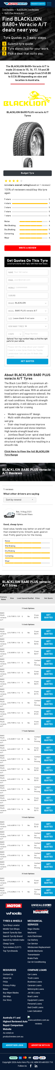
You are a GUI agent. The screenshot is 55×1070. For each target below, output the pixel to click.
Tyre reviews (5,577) (12, 947)
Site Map (7, 996)
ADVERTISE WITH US (40, 1045)
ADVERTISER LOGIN (14, 1045)
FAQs (5, 982)
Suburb (11, 296)
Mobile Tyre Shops (11, 929)
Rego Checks (33, 929)
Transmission (34, 954)
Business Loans (35, 982)
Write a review (27, 248)
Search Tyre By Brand (12, 936)
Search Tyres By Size (12, 932)
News (5, 989)
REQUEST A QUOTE (38, 4)
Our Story (7, 1000)
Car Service (33, 943)
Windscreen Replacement (39, 947)
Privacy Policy (9, 985)
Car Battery (33, 940)
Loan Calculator (35, 1011)
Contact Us (8, 974)
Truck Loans (33, 978)
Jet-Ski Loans (34, 993)
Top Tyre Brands (10, 951)
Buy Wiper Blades (11, 993)
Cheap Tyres (8, 943)
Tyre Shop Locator (11, 925)
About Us (7, 978)
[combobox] (31, 303)
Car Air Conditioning (37, 962)
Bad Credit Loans (35, 1007)
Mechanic (32, 932)
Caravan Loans (35, 985)
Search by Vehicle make (13, 940)
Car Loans (32, 974)
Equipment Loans (36, 1000)
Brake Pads (33, 958)
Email (10, 280)
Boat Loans (33, 996)
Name (10, 273)
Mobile (11, 288)
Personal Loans (35, 1004)
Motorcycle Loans (36, 989)
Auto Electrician (35, 936)
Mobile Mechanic (35, 951)
